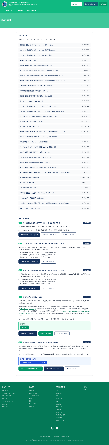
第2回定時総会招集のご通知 (28, 60)
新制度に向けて (60, 420)
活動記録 (31, 406)
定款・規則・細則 (7, 396)
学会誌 (31, 398)
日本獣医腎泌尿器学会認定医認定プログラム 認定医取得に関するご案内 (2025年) (45, 172)
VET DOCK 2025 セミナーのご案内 (30, 127)
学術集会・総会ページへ (50, 235)
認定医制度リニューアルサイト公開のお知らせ (34, 142)
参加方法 (58, 404)
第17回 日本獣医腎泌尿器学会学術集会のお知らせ (35, 162)
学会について (10, 10)
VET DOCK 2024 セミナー (28, 183)
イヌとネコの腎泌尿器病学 (28, 188)
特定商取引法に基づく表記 (61, 437)
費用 (57, 401)
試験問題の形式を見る (52, 369)
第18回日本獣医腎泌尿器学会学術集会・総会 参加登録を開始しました (41, 75)
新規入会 (4, 398)
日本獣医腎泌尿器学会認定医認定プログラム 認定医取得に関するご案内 (42, 111)
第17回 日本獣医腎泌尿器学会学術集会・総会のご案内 (36, 152)
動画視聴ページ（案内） (28, 261)
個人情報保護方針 (45, 437)
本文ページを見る (68, 235)
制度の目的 (59, 393)
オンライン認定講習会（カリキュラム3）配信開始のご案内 (38, 50)
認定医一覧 (59, 412)
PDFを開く (24, 327)
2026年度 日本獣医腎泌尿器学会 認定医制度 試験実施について (39, 116)
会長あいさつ (5, 390)
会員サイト (86, 389)
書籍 (30, 401)
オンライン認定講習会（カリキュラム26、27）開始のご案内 (38, 106)
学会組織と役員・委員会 (8, 393)
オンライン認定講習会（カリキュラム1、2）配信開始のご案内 (39, 70)
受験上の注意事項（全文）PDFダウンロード (33, 362)
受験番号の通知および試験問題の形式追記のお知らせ (36, 65)
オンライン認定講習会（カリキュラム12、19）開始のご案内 (38, 137)
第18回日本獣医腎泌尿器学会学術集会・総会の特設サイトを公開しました (42, 81)
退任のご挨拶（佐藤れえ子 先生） (30, 208)
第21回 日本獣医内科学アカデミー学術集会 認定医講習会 (38, 167)
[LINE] (57, 428)
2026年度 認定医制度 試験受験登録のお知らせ (34, 91)
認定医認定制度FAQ (61, 415)
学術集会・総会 (33, 393)
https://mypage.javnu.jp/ (28, 309)
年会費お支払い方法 (7, 401)
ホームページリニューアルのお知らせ (31, 101)
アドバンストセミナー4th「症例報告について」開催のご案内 (38, 147)
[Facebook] (52, 428)
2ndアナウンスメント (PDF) (29, 235)
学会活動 (20, 10)
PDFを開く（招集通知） (28, 333)
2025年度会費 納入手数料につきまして (32, 121)
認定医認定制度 (31, 10)
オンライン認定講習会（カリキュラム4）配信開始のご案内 (38, 55)
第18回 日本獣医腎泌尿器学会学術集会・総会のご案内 (36, 96)
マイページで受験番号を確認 (29, 369)
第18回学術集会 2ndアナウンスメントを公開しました (36, 45)
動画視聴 (58, 409)
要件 (57, 396)
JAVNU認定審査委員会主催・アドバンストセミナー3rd (37, 193)
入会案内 (103, 4)
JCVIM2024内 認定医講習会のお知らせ (32, 198)
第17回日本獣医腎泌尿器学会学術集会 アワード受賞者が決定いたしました (42, 132)
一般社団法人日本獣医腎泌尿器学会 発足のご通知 (35, 157)
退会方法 (4, 404)
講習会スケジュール (61, 407)
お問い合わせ (5, 407)
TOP (57, 390)
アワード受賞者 (34, 395)
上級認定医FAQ (60, 417)
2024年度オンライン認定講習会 (29, 178)
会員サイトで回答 (45, 333)
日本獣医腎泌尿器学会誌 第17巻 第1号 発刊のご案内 (36, 86)
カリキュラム (59, 398)
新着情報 (31, 390)
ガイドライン (32, 404)
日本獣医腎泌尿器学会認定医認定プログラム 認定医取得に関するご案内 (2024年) (45, 203)
